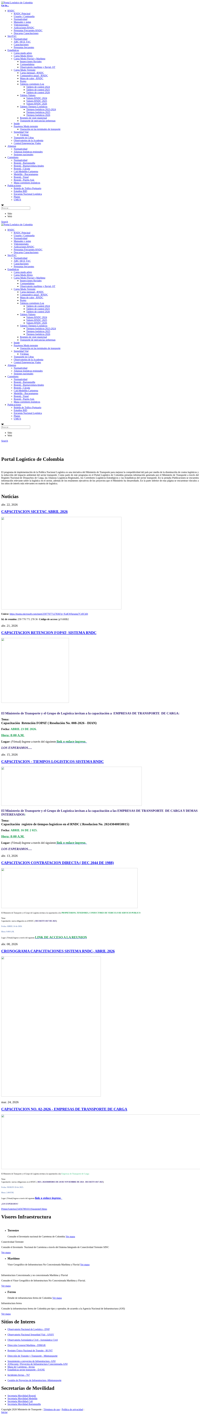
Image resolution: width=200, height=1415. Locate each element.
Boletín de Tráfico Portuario (27, 188)
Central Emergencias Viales (27, 143)
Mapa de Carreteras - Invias (21, 1367)
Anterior (12, 1209)
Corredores (13, 157)
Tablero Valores (27, 95)
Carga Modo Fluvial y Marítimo (29, 58)
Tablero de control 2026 (38, 92)
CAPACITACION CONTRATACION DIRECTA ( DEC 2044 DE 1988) (57, 863)
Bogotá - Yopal (21, 177)
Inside (17, 123)
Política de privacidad (72, 1409)
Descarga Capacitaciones (26, 33)
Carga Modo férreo (23, 56)
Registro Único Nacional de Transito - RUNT (30, 1350)
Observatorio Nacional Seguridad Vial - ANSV (31, 1334)
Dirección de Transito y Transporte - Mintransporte (33, 1356)
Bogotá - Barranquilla (24, 163)
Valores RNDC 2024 (36, 98)
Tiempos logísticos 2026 (38, 115)
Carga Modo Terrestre (24, 70)
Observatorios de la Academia (28, 140)
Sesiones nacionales (23, 154)
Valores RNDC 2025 (36, 101)
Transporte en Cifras (24, 137)
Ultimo (43, 1209)
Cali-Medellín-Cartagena (26, 171)
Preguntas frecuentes (24, 47)
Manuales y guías (22, 22)
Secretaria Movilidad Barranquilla (24, 1404)
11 (30, 1209)
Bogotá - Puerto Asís (24, 180)
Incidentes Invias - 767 (19, 1375)
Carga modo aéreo (23, 53)
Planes (17, 196)
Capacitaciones (21, 44)
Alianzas (12, 146)
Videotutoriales (21, 24)
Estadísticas (13, 50)
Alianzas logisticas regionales (28, 151)
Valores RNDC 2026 (36, 103)
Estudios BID (20, 191)
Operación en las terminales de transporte (40, 129)
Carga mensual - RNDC (32, 72)
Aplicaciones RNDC (24, 27)
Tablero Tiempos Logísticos (33, 106)
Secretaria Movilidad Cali (20, 1401)
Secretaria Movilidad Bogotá (22, 1395)
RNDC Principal (22, 13)
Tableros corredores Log (32, 84)
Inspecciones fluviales (31, 61)
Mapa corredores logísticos (27, 182)
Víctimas (24, 134)
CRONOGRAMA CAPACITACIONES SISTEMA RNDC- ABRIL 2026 (58, 951)
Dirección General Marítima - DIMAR (27, 1345)
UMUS (17, 199)
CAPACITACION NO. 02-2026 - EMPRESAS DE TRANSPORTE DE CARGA (64, 1109)
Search (4, 221)
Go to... (5, 5)
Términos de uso (51, 1409)
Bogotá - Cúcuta (22, 168)
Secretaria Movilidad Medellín (22, 1398)
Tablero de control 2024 (38, 87)
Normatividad (20, 19)
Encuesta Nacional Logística (28, 194)
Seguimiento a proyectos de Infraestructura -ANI (31, 1361)
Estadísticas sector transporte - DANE (26, 1369)
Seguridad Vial (21, 132)
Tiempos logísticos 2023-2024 (41, 109)
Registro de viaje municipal (33, 118)
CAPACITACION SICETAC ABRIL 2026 (34, 512)
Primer (4, 1209)
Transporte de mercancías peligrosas (37, 120)
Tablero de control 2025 (38, 89)
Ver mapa (70, 1236)
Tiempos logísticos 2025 (38, 112)
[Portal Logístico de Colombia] (17, 2)
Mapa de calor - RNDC (31, 78)
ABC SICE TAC (22, 41)
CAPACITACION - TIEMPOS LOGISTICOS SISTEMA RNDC (52, 762)
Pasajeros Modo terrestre (26, 126)
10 (27, 1209)
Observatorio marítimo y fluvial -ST (37, 67)
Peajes (23, 81)
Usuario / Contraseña (24, 16)
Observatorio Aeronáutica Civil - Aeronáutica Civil (33, 1340)
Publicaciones (14, 185)
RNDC (11, 10)
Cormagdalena (27, 64)
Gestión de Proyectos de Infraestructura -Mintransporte (34, 1380)
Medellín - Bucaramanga (26, 174)
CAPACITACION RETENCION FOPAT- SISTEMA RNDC (48, 633)
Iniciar (4, 1412)
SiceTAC (12, 36)
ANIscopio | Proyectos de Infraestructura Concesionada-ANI (38, 1364)
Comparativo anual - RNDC (34, 75)
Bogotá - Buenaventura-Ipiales (29, 165)
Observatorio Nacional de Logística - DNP (29, 1329)
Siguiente (35, 1209)
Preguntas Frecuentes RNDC (28, 30)
